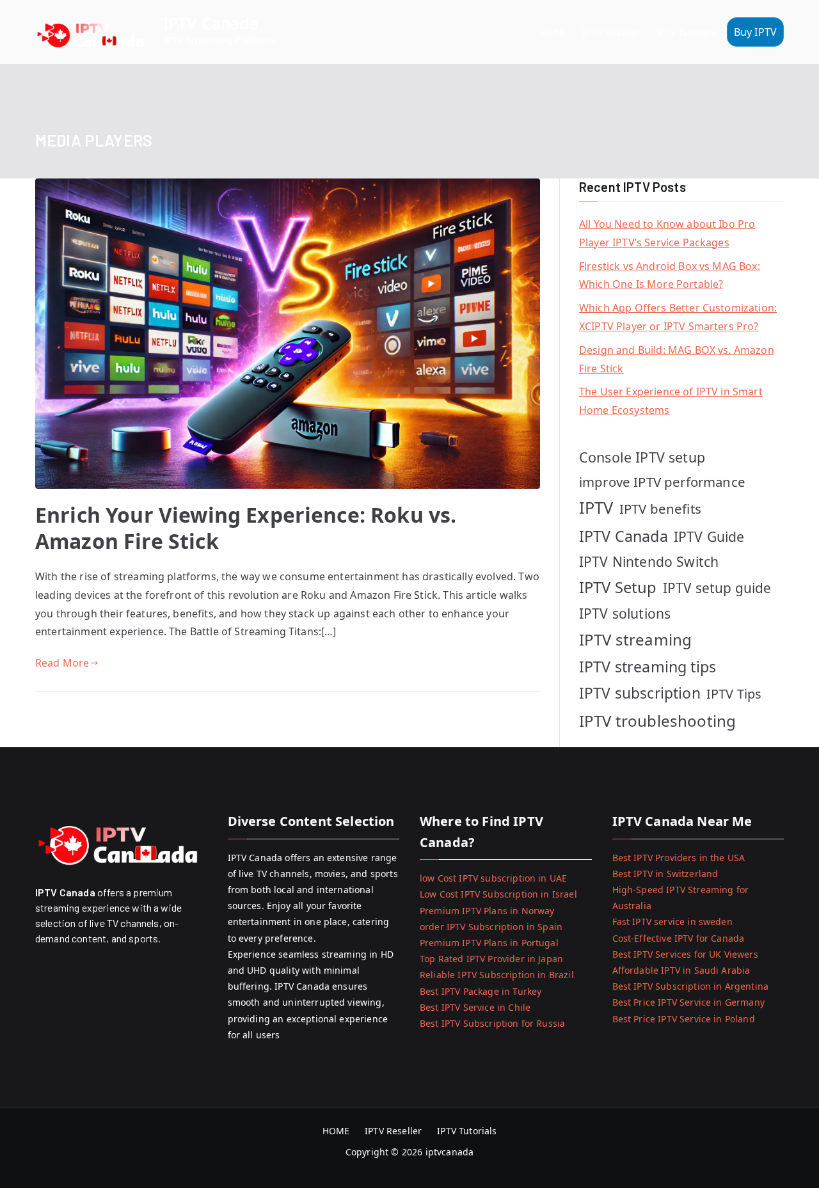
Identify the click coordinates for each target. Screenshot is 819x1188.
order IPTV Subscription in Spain (491, 927)
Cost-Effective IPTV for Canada (678, 938)
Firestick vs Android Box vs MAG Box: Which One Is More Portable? (669, 275)
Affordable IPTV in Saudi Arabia (681, 970)
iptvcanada (449, 1152)
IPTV (596, 507)
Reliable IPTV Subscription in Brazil (497, 975)
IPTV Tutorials (685, 32)
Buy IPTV (755, 32)
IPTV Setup (618, 587)
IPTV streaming (635, 639)
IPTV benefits (660, 509)
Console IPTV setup (642, 457)
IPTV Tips (733, 693)
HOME (554, 32)
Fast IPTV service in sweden (672, 921)
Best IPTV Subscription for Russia (492, 1023)
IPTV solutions (625, 613)
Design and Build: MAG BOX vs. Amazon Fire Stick (676, 359)
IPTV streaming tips (647, 666)
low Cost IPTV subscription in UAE (493, 878)
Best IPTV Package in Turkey (480, 991)
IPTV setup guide (717, 588)
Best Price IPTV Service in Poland (683, 1019)
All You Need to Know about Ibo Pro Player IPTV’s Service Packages (667, 233)
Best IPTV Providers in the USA (678, 857)
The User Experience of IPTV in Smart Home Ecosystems (671, 400)
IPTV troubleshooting (657, 720)
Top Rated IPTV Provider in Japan (491, 959)
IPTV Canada (210, 23)
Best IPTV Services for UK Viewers (685, 954)
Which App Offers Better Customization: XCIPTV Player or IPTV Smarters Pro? (678, 317)
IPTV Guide (709, 536)
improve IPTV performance (662, 482)
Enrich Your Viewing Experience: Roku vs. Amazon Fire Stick (245, 528)
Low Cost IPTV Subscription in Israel (498, 894)
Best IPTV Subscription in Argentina (690, 986)
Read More (62, 663)
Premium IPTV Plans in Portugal (489, 943)
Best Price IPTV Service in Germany (688, 1002)
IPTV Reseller (610, 32)
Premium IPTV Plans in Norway (487, 911)
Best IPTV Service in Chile (475, 1007)
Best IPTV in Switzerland (665, 873)
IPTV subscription (640, 693)
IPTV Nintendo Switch (649, 561)
